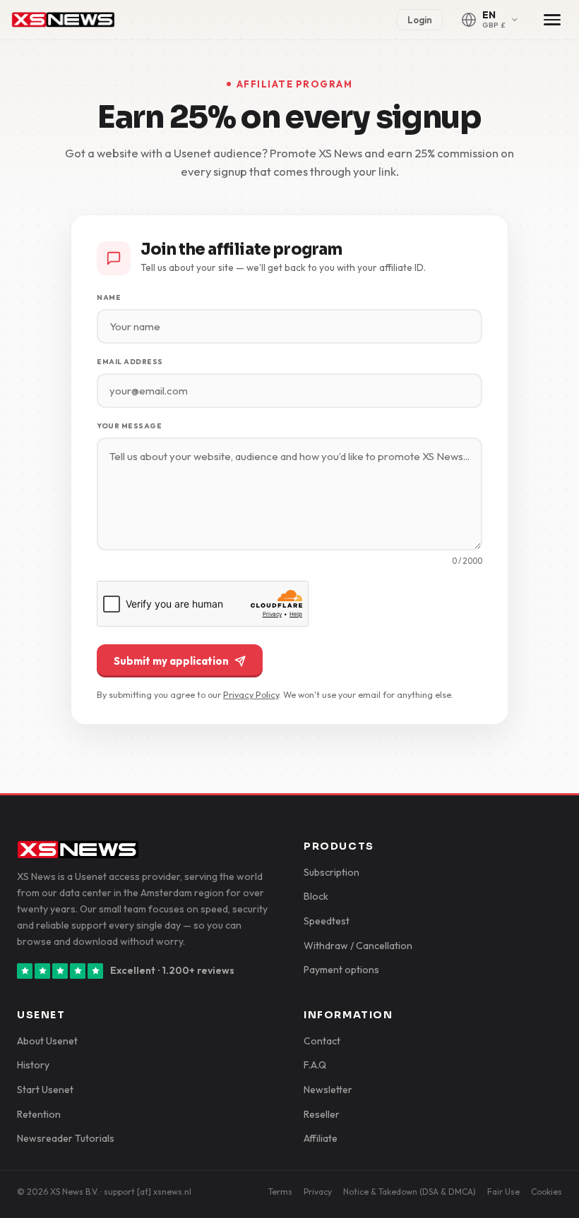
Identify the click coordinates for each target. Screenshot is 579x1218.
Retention (39, 1114)
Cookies (546, 1191)
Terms (280, 1191)
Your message (129, 425)
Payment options (341, 969)
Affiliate (321, 1138)
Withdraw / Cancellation (358, 945)
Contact (322, 1041)
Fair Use (503, 1191)
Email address (130, 361)
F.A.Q (315, 1065)
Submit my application (171, 661)
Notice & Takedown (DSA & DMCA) (409, 1191)
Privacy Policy (251, 694)
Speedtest (327, 921)
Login (419, 19)
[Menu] (552, 19)
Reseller (322, 1114)
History (33, 1065)
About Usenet (47, 1041)
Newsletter (328, 1089)
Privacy (318, 1191)
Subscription (331, 872)
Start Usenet (45, 1089)
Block (316, 896)
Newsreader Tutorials (65, 1138)
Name (109, 297)
